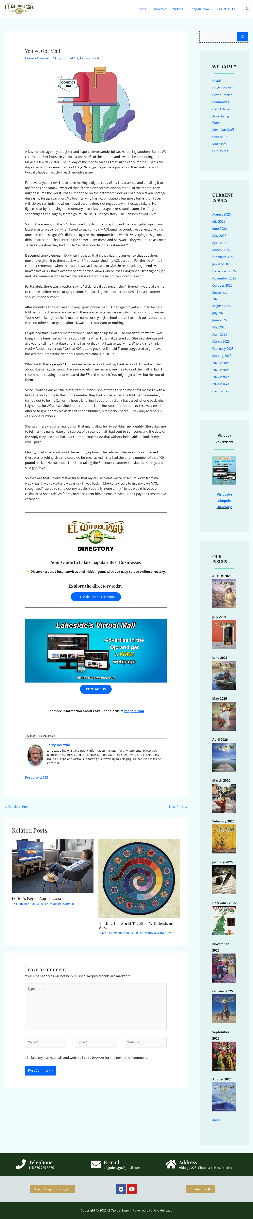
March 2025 (221, 341)
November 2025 (224, 278)
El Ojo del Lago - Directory (96, 597)
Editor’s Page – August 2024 (36, 898)
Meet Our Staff (223, 130)
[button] (211, 9)
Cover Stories (222, 95)
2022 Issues (220, 377)
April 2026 (219, 243)
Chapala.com (199, 9)
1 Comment (19, 904)
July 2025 (218, 313)
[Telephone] (21, 1164)
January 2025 (221, 356)
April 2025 (219, 334)
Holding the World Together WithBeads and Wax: (137, 925)
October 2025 (222, 285)
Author (31, 735)
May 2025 (219, 327)
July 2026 (218, 221)
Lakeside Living (223, 88)
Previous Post (16, 807)
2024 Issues (220, 363)
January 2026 (221, 264)
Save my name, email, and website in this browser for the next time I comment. (89, 1057)
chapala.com (134, 711)
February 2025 (223, 348)
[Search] (242, 36)
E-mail (111, 1162)
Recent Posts (47, 735)
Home (141, 9)
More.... (218, 1120)
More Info (219, 144)
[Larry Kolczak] (35, 755)
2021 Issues (220, 384)
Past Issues (220, 391)
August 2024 (64, 58)
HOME (217, 81)
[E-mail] (96, 1164)
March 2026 (221, 250)
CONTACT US (228, 9)
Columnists (220, 102)
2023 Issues (220, 370)
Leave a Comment (38, 58)
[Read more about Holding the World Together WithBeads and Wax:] (139, 878)
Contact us (220, 137)
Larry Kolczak (58, 745)
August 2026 (221, 214)
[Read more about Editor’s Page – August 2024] (52, 866)
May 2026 (219, 235)
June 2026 (219, 228)
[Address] (171, 1164)
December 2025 (224, 271)
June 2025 (219, 320)
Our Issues (220, 151)
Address (188, 1162)
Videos (178, 9)
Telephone (41, 1162)
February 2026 (223, 257)
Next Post (178, 807)
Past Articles (221, 109)
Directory (160, 9)
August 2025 (221, 306)
